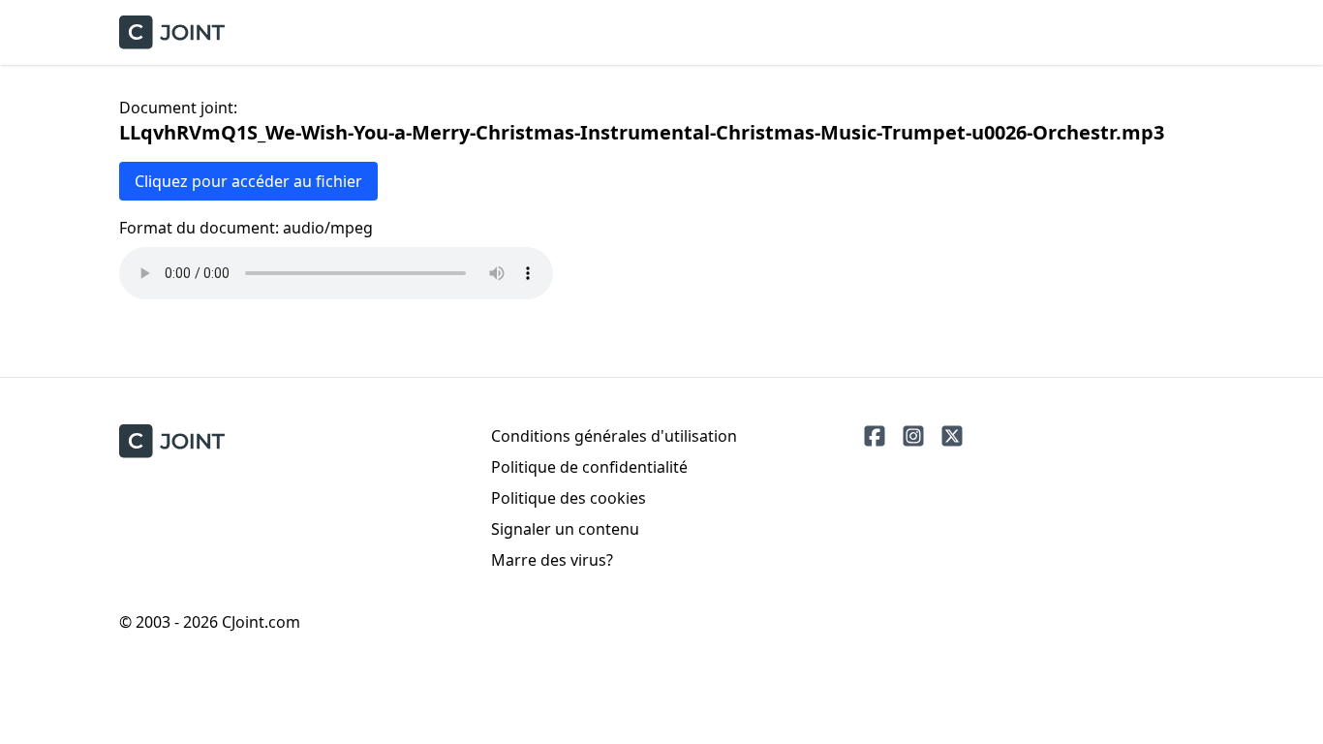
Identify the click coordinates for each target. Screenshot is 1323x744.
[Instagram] (913, 436)
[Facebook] (874, 436)
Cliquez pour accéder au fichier (248, 181)
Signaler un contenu (565, 529)
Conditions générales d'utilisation (614, 436)
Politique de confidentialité (589, 467)
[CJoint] (172, 441)
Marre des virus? (552, 560)
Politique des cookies (568, 498)
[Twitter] (952, 436)
